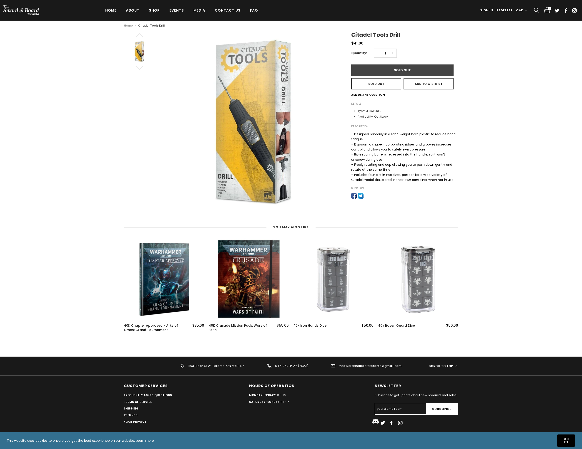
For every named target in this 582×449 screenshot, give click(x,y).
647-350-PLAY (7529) (291, 366)
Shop (154, 10)
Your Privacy (135, 422)
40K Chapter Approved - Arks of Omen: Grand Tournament (151, 327)
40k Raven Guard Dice (396, 325)
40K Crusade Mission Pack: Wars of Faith (238, 327)
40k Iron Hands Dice (309, 325)
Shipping (131, 408)
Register (505, 10)
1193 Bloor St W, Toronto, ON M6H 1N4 (216, 366)
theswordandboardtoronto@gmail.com (370, 366)
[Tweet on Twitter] (361, 196)
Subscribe (441, 409)
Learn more (145, 440)
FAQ (254, 10)
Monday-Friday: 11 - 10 (267, 395)
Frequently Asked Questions (148, 395)
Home (110, 10)
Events (176, 10)
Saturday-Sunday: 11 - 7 (269, 402)
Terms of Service (138, 402)
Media (199, 10)
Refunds (131, 415)
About (132, 10)
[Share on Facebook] (354, 196)
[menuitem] (110, 10)
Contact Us (228, 10)
